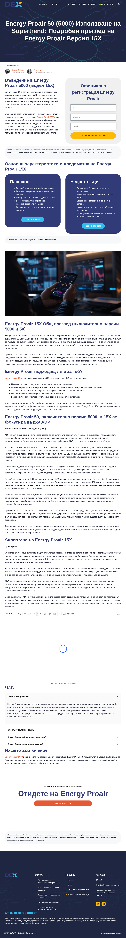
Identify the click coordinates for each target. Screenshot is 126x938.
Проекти (56, 4)
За (67, 4)
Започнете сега (32, 219)
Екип (73, 4)
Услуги (82, 4)
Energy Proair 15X (45, 117)
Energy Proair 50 (12, 378)
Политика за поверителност (111, 933)
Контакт (92, 4)
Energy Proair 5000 (14, 757)
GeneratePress (31, 933)
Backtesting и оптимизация (48, 902)
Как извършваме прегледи (78, 894)
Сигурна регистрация (93, 135)
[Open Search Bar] (119, 4)
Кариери (71, 880)
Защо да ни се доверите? (78, 890)
